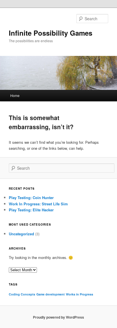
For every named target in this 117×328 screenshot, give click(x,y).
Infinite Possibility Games (50, 33)
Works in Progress (79, 294)
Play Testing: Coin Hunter (31, 197)
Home (15, 95)
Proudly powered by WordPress (58, 317)
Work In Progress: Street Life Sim (38, 203)
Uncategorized (21, 233)
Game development (50, 294)
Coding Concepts (22, 294)
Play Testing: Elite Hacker (31, 209)
